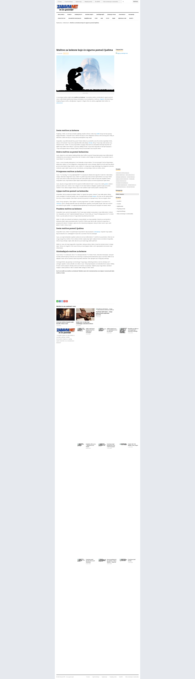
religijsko (102, 99)
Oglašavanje (79, 1)
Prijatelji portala (88, 1)
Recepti (131, 18)
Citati (107, 18)
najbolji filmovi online (122, 179)
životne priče (130, 187)
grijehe (106, 184)
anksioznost (59, 103)
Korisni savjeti (89, 14)
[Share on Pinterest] (64, 301)
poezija (131, 179)
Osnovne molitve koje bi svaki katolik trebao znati (65, 322)
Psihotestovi (61, 18)
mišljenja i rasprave (121, 177)
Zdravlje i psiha (111, 14)
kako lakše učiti (130, 174)
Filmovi (69, 14)
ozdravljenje (97, 231)
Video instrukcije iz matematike (110, 1)
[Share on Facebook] (60, 301)
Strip (96, 18)
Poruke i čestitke (121, 180)
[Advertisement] (97, 36)
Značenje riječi (100, 14)
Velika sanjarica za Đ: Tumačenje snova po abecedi (112, 330)
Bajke (113, 18)
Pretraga (135, 1)
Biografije (131, 14)
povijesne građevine (121, 185)
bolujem (94, 196)
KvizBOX (97, 1)
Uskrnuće (58, 203)
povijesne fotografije (122, 182)
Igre (102, 18)
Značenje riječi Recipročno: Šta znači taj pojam (111, 445)
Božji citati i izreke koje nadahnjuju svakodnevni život (84, 322)
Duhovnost (122, 14)
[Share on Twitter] (62, 301)
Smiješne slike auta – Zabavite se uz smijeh (91, 445)
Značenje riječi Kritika (132, 560)
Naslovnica (61, 14)
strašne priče (132, 185)
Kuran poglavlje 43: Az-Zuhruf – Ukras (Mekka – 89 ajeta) (112, 561)
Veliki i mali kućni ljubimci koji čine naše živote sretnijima (90, 330)
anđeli (97, 133)
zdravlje (90, 143)
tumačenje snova (121, 187)
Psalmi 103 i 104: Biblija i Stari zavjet (133, 444)
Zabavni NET (62, 677)
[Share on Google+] (67, 301)
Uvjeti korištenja (69, 1)
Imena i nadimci (120, 174)
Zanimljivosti (78, 14)
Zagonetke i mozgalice (74, 18)
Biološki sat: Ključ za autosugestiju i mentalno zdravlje (133, 330)
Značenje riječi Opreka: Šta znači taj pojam (90, 561)
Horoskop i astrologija (122, 172)
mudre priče (130, 177)
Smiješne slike (88, 18)
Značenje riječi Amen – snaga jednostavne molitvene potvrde (104, 313)
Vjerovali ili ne (122, 18)
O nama (60, 1)
